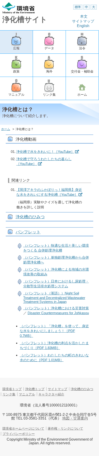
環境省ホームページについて (23, 428)
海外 (49, 71)
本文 (83, 16)
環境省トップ (12, 389)
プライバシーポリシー (19, 434)
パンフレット (28, 232)
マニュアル (16, 94)
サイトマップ (83, 21)
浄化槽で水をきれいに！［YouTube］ (45, 152)
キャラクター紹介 (51, 394)
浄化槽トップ (34, 389)
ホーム (82, 94)
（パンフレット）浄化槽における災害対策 (56, 308)
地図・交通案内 (75, 418)
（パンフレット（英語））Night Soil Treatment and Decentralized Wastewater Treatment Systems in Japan (54, 297)
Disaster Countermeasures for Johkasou (58, 313)
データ (49, 48)
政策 (16, 71)
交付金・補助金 (82, 71)
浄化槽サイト (24, 19)
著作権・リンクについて (65, 428)
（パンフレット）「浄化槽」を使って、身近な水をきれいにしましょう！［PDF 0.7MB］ (54, 331)
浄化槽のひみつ (30, 217)
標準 (78, 7)
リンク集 (49, 94)
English (83, 26)
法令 (82, 48)
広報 (16, 48)
